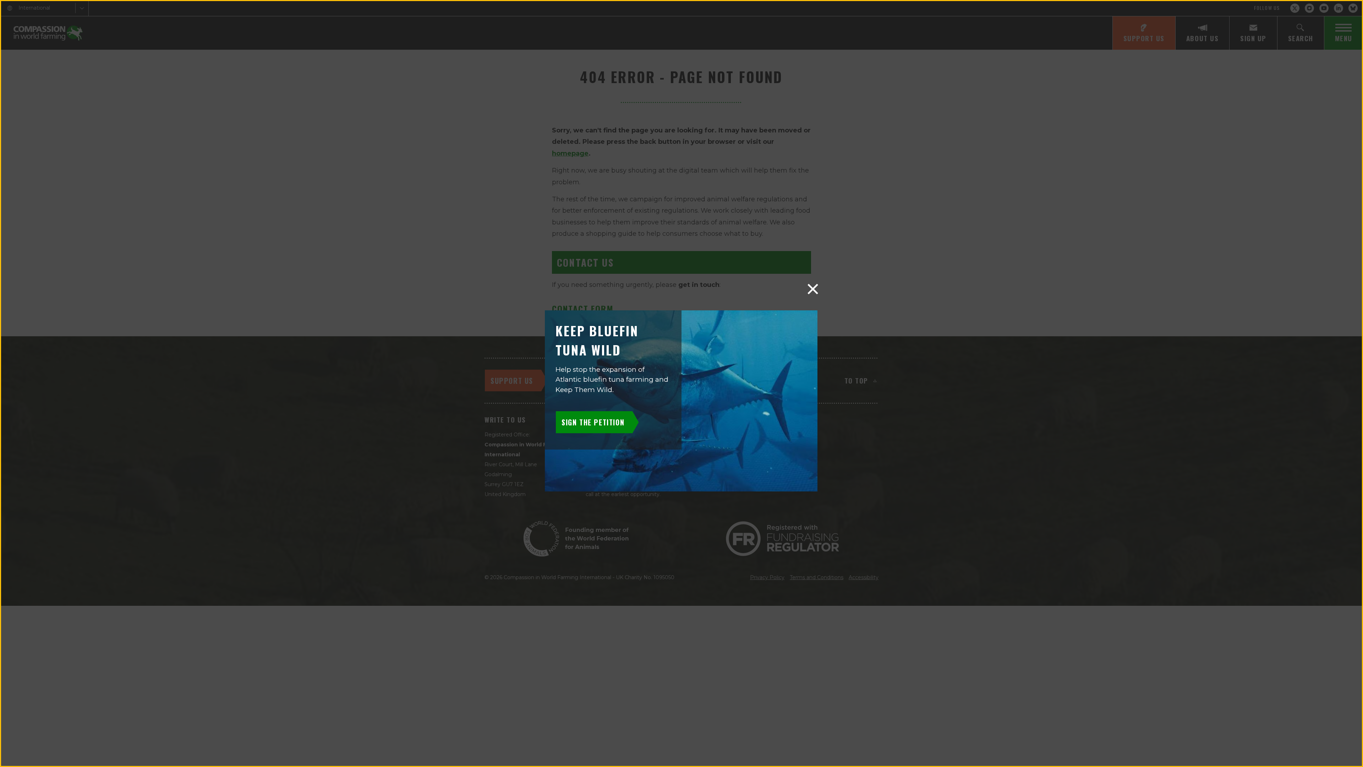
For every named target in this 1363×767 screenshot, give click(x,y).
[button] (812, 289)
